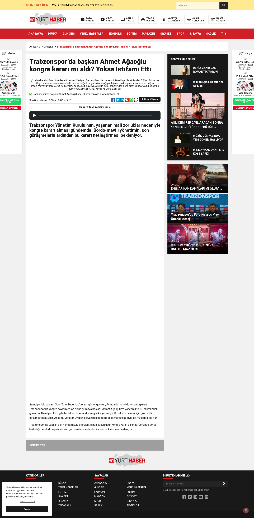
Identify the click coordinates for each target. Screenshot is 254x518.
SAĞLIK (211, 33)
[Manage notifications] (246, 510)
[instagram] (195, 497)
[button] (225, 34)
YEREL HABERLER (91, 33)
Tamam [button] (27, 509)
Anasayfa (34, 46)
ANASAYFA (36, 33)
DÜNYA (52, 33)
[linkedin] (122, 100)
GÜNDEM (69, 33)
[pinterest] (127, 100)
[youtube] (201, 497)
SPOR (180, 33)
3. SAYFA (195, 33)
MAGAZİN (148, 33)
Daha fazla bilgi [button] (27, 501)
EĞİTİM (132, 33)
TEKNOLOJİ (64, 505)
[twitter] (118, 100)
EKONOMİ (115, 33)
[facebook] (113, 100)
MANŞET (48, 46)
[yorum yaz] (136, 100)
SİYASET (166, 33)
